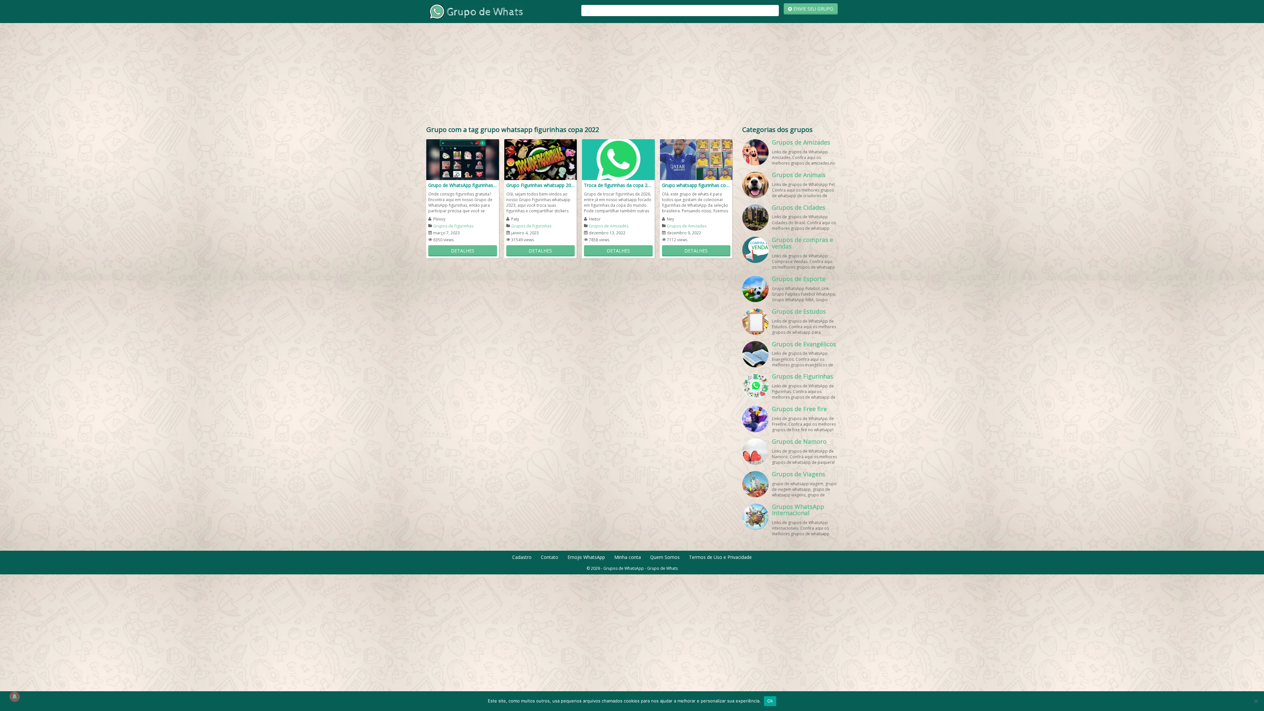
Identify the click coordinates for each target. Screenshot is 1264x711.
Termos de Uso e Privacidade (720, 557)
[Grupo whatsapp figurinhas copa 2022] (696, 159)
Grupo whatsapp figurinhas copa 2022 (696, 185)
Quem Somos (665, 557)
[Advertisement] (632, 76)
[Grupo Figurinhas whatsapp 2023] (540, 159)
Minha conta (627, 557)
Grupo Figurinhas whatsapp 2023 (540, 185)
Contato (549, 557)
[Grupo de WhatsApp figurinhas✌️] (462, 159)
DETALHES (462, 251)
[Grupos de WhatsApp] (475, 11)
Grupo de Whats (662, 568)
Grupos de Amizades (608, 226)
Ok (770, 700)
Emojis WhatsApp (586, 557)
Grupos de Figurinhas (453, 226)
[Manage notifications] (14, 696)
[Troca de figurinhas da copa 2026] (618, 159)
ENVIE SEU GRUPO (812, 9)
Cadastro (522, 557)
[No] (1255, 701)
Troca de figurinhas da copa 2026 (618, 185)
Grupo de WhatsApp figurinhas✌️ (462, 185)
